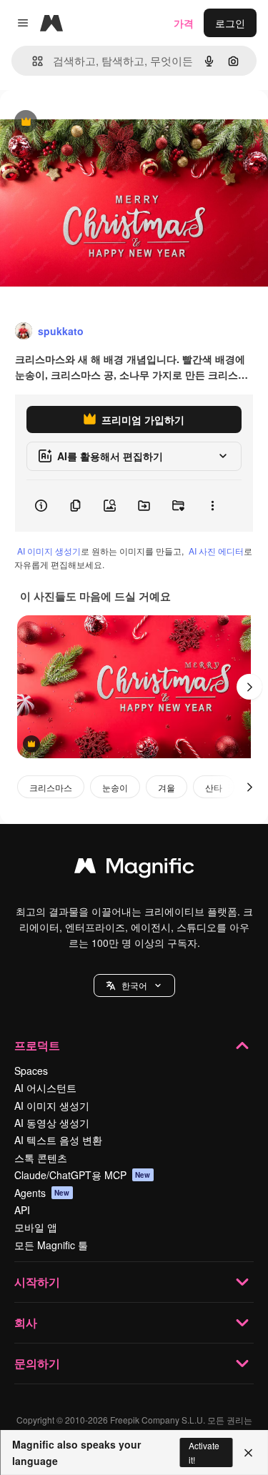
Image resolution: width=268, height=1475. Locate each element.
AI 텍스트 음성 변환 (58, 1140)
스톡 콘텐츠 (40, 1158)
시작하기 (37, 1281)
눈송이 (115, 787)
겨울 (166, 787)
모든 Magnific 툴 (51, 1245)
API (22, 1210)
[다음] (249, 686)
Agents (42, 1193)
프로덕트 (37, 1045)
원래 (82, 122)
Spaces (31, 1070)
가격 (184, 23)
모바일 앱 (35, 1227)
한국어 (134, 985)
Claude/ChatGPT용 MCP (82, 1175)
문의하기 (37, 1363)
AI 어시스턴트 (45, 1088)
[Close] (248, 1452)
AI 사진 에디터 (216, 551)
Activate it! (204, 1452)
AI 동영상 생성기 (51, 1123)
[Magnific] (134, 869)
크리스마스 (50, 787)
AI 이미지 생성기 (49, 551)
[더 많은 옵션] (212, 506)
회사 (25, 1322)
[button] (134, 985)
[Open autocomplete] (31, 61)
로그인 (230, 23)
